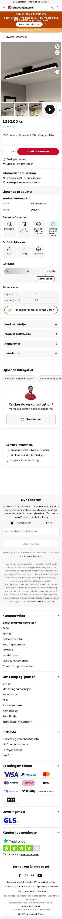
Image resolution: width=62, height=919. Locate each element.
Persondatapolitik (15, 882)
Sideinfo (9, 732)
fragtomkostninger (31, 906)
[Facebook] (22, 875)
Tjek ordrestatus (13, 639)
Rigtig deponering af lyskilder (32, 891)
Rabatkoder (10, 716)
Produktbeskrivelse (17, 334)
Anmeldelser (10, 711)
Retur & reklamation (15, 661)
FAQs (6, 628)
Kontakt (8, 634)
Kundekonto (10, 655)
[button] (7, 109)
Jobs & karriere (12, 705)
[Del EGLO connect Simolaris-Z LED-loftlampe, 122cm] (57, 52)
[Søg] (52, 7)
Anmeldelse (12, 344)
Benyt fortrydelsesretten (19, 623)
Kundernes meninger (20, 832)
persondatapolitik (45, 601)
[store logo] (23, 7)
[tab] (31, 641)
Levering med (14, 811)
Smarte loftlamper (16, 36)
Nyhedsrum (25, 722)
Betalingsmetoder (14, 644)
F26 (29, 24)
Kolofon (7, 755)
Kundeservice (14, 616)
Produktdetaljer (15, 324)
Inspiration (9, 722)
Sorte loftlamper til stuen (19, 378)
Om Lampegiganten (19, 677)
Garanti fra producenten (18, 666)
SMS (5, 700)
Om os (7, 684)
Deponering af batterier (47, 886)
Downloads (12, 353)
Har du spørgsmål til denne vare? (34, 309)
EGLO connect (39, 203)
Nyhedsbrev (10, 694)
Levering (8, 650)
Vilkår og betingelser (15, 744)
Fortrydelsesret (12, 750)
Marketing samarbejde (17, 689)
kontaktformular (41, 598)
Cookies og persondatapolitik (21, 739)
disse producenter (32, 556)
